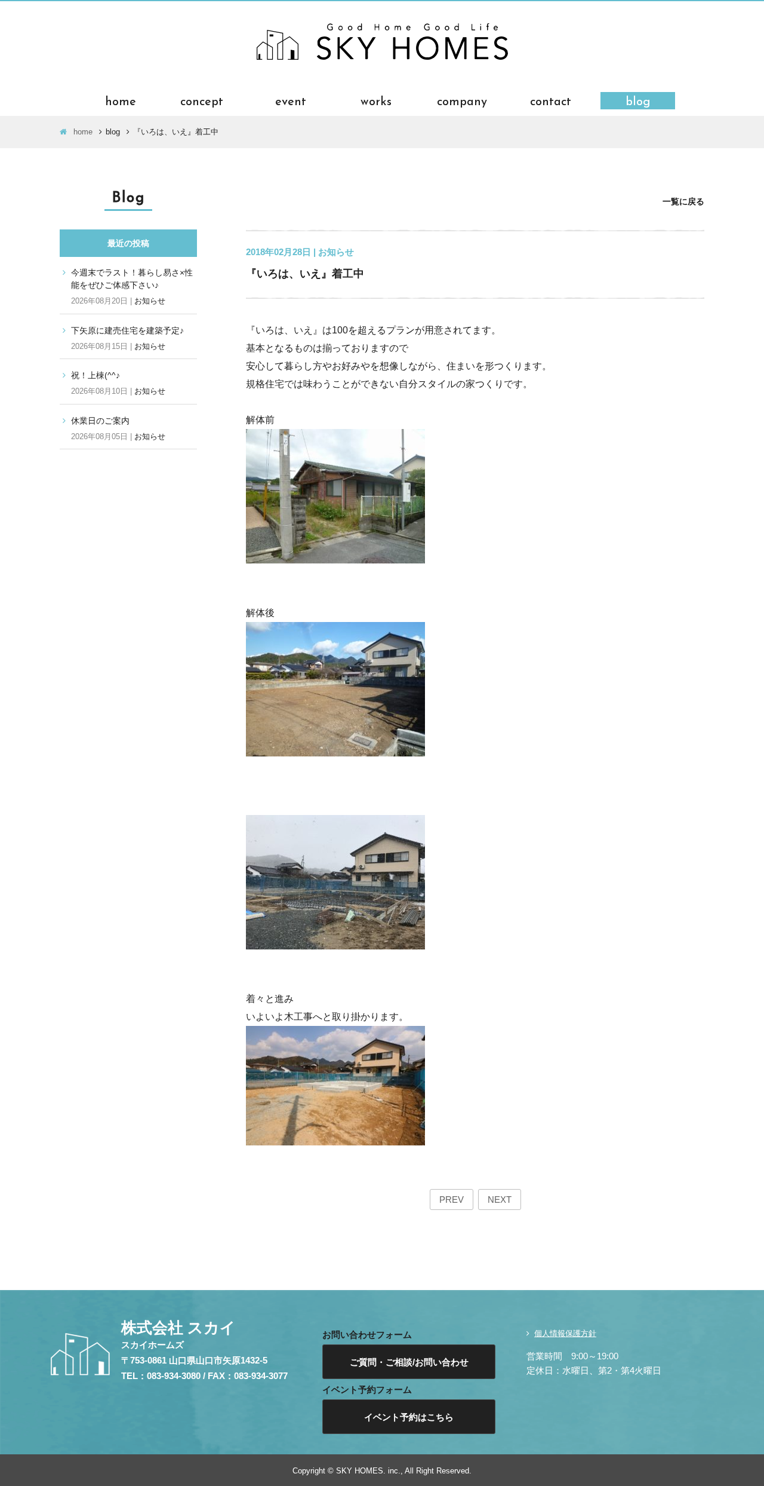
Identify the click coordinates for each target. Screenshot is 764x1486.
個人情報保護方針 (565, 1333)
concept (201, 100)
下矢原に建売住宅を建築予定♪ (127, 330)
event (290, 100)
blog (638, 100)
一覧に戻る (683, 201)
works (376, 100)
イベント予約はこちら (409, 1417)
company (462, 100)
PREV (451, 1199)
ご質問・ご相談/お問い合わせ (409, 1362)
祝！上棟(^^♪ (95, 375)
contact (550, 100)
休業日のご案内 (100, 420)
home (120, 100)
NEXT (500, 1199)
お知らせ (149, 300)
